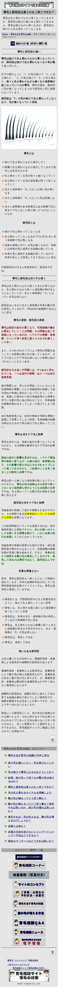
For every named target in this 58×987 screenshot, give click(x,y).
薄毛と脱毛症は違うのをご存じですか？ (31, 787)
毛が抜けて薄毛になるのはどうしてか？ (31, 772)
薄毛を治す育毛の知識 (21, 34)
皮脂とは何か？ (17, 826)
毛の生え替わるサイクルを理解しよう (30, 792)
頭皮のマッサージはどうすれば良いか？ (31, 841)
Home (5, 34)
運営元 (10, 960)
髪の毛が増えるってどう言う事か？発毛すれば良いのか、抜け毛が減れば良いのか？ (31, 808)
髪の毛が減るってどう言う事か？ (27, 798)
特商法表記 (33, 960)
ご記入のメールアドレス (18, 964)
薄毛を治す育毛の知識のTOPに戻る (28, 755)
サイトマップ (21, 960)
